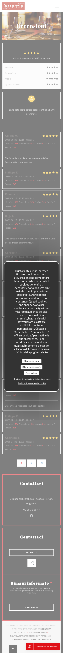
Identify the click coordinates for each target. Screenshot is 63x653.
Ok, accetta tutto (31, 361)
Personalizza (31, 373)
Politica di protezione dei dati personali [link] (32, 379)
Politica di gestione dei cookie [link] (32, 383)
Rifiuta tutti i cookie (31, 367)
